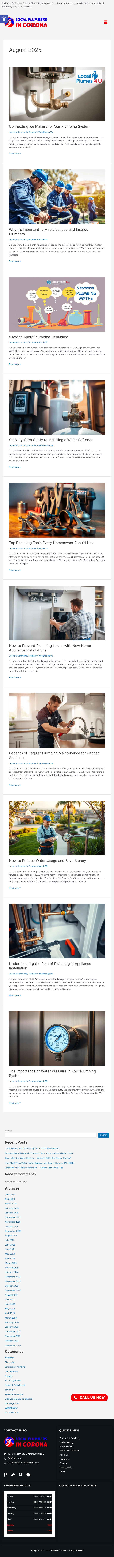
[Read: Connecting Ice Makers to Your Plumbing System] (57, 93)
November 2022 (12, 1336)
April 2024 (10, 1258)
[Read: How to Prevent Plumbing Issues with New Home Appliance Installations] (57, 613)
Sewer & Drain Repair (15, 1385)
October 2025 (11, 1226)
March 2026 (11, 1203)
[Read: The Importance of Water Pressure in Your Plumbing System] (57, 1038)
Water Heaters (12, 1412)
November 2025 (12, 1222)
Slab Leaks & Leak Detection (19, 1399)
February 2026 (12, 1208)
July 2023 (10, 1299)
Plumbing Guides (13, 1380)
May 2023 (10, 1308)
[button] (4, 19)
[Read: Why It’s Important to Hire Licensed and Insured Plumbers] (57, 196)
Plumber (33, 132)
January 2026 (11, 1213)
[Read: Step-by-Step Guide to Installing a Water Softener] (57, 407)
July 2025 (9, 1240)
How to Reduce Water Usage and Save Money (47, 860)
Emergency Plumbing (15, 1367)
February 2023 (12, 1322)
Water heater (11, 1408)
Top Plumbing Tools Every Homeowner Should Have (52, 543)
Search (8, 1130)
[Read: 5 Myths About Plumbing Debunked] (57, 304)
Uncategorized (12, 1403)
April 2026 (10, 1199)
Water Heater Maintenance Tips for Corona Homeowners (32, 1148)
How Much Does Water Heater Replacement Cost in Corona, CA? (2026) (39, 1163)
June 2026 (10, 1194)
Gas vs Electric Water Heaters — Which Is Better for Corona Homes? (38, 1158)
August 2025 (11, 1235)
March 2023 (11, 1318)
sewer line (10, 1389)
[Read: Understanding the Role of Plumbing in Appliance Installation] (57, 931)
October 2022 (11, 1340)
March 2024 (11, 1263)
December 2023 (13, 1277)
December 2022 (12, 1331)
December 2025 (12, 1217)
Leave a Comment (18, 132)
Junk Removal (11, 1371)
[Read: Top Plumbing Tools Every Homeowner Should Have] (57, 510)
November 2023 (13, 1281)
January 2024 (11, 1272)
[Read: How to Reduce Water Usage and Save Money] (57, 828)
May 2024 (10, 1254)
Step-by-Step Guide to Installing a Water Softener (51, 440)
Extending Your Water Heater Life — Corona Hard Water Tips (34, 1168)
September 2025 (13, 1231)
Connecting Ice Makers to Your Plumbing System (49, 126)
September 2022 (13, 1345)
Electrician (10, 1362)
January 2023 (11, 1327)
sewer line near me (14, 1394)
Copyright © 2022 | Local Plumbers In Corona (48, 1550)
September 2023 (13, 1290)
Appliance (9, 1358)
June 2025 (10, 1245)
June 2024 (10, 1249)
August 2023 (11, 1295)
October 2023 (11, 1286)
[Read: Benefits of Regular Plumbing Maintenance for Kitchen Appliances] (57, 720)
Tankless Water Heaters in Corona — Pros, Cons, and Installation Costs (39, 1153)
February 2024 (12, 1267)
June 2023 (10, 1304)
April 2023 (10, 1313)
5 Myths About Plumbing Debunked (38, 337)
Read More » (15, 153)
